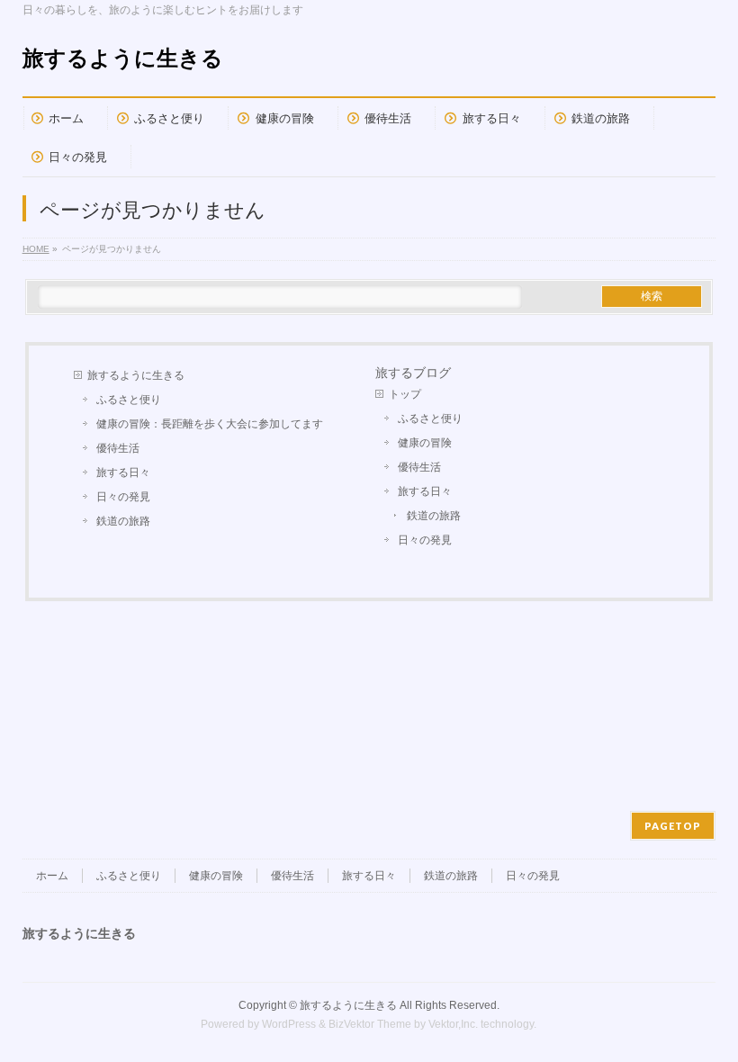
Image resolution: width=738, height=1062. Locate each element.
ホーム (52, 875)
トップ (405, 394)
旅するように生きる (122, 58)
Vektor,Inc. (453, 1024)
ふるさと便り (128, 399)
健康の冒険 (425, 442)
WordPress (289, 1024)
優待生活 (118, 448)
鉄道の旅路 (123, 521)
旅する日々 (123, 472)
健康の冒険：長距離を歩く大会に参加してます (209, 424)
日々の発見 (123, 496)
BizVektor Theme (369, 1024)
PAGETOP (672, 826)
